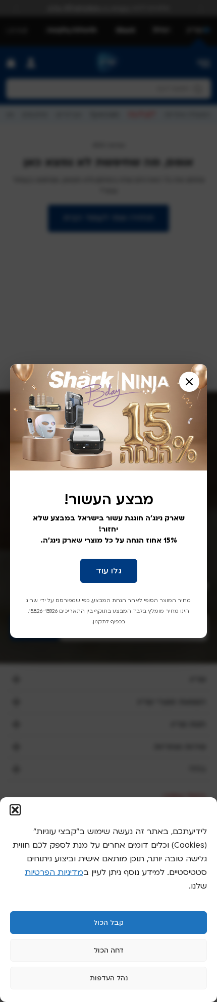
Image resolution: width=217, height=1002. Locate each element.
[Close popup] (189, 382)
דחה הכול (109, 950)
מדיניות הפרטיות (54, 872)
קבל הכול (108, 922)
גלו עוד (109, 570)
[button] (15, 810)
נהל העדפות (109, 978)
